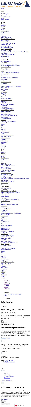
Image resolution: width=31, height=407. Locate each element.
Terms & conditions (9, 376)
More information (5, 399)
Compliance (7, 378)
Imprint (5, 373)
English (19, 405)
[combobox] (19, 405)
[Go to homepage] (15, 6)
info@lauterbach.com (9, 362)
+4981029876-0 (8, 360)
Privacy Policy (7, 375)
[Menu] (1, 15)
